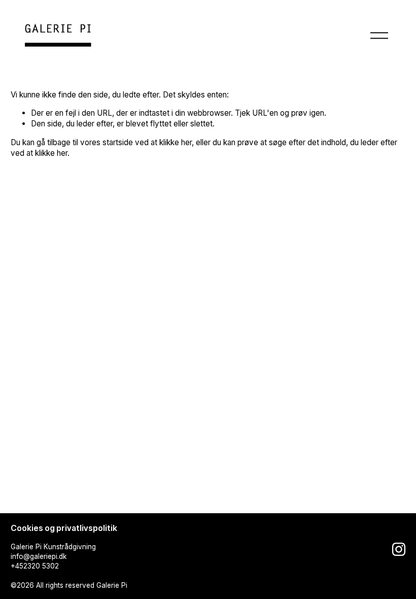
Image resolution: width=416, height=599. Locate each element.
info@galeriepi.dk (38, 556)
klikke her (175, 142)
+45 (17, 566)
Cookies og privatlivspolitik (64, 528)
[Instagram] (399, 549)
